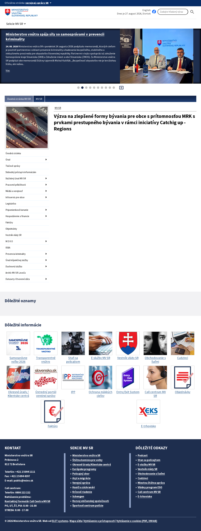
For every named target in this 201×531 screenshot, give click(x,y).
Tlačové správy (12, 165)
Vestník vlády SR (13, 235)
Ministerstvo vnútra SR (86, 455)
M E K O (9, 241)
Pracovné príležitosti (15, 184)
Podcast (143, 455)
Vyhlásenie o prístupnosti (99, 521)
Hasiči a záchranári (83, 487)
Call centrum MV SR (149, 492)
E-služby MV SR (146, 464)
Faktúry (9, 222)
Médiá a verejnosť (14, 191)
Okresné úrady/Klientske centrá (91, 464)
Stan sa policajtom (149, 460)
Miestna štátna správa (151, 482)
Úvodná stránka (13, 153)
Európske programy (84, 469)
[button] (16, 22)
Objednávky (11, 228)
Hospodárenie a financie (17, 216)
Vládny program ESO (150, 487)
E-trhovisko (145, 496)
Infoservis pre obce (14, 197)
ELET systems (60, 521)
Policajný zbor (81, 473)
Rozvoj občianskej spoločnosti (90, 501)
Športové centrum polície (87, 505)
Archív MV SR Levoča (15, 272)
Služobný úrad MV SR (15, 178)
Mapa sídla (76, 521)
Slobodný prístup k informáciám (20, 172)
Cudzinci (143, 478)
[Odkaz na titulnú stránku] (22, 11)
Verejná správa (81, 482)
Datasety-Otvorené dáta (17, 279)
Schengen (78, 496)
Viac (8, 70)
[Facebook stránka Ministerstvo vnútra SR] (154, 12)
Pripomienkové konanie (16, 209)
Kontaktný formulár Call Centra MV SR (27, 501)
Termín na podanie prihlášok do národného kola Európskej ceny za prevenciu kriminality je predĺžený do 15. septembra (61, 36)
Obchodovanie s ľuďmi (151, 473)
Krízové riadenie (82, 492)
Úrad (7, 159)
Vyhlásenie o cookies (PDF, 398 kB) (137, 521)
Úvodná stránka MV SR (19, 98)
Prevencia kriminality (15, 253)
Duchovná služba (13, 266)
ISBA (7, 247)
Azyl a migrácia (81, 478)
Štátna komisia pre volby (87, 460)
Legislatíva (10, 203)
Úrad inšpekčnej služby (16, 260)
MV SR (39, 98)
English (146, 10)
